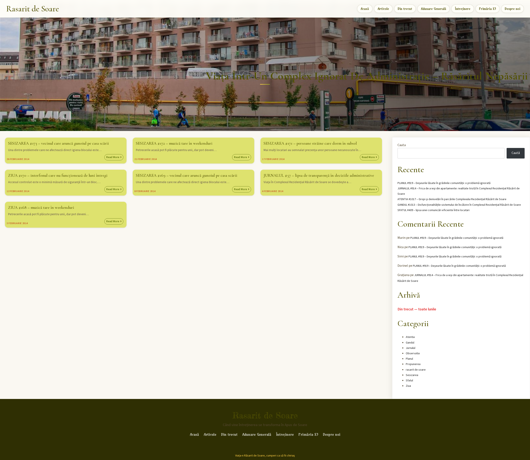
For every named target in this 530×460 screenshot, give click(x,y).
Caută (516, 153)
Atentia (410, 337)
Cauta (402, 145)
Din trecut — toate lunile (417, 309)
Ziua (408, 386)
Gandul (410, 343)
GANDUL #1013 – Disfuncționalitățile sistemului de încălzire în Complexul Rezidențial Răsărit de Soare (459, 205)
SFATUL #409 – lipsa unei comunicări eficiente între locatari (434, 210)
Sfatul (409, 380)
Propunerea (413, 364)
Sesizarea (412, 375)
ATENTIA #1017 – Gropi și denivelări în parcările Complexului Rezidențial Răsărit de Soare (452, 199)
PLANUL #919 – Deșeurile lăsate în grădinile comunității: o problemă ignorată (444, 183)
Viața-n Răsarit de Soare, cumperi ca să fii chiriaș (265, 456)
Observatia (413, 353)
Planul (409, 359)
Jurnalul (410, 348)
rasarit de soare (416, 370)
